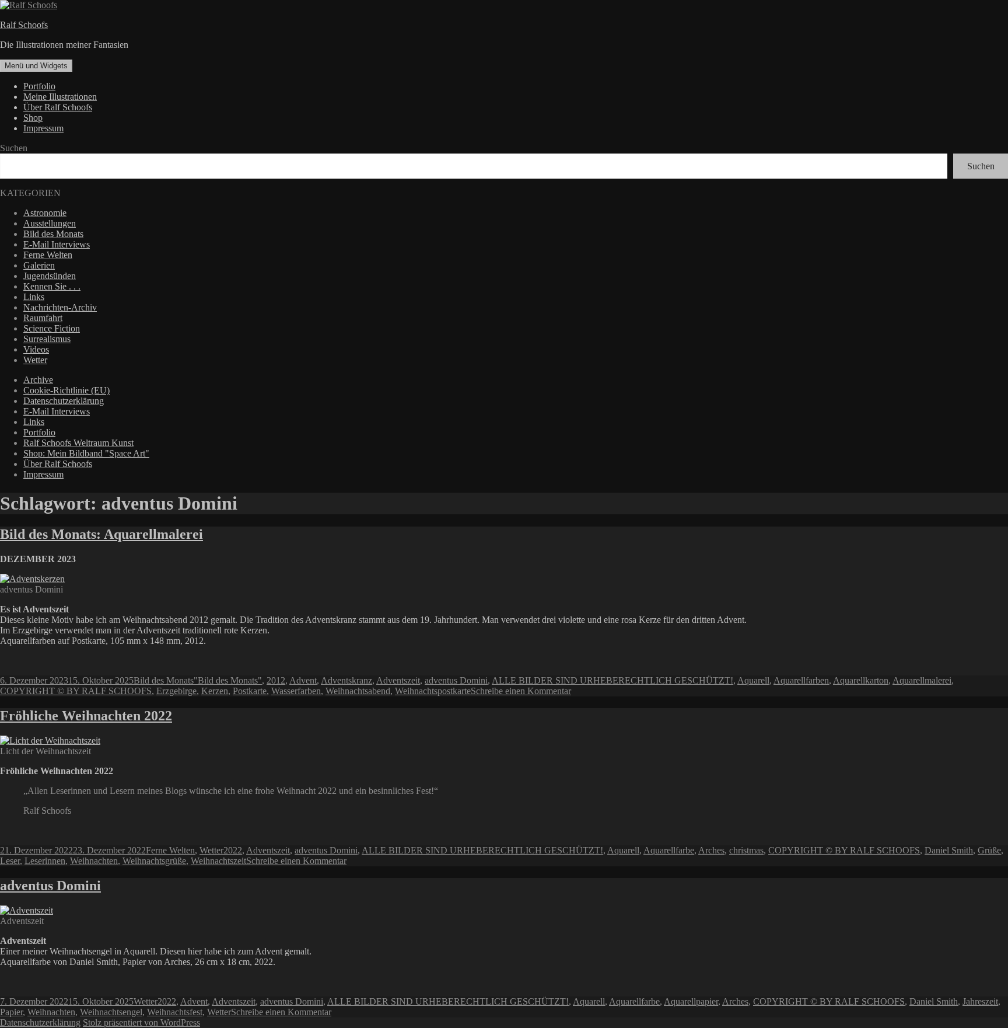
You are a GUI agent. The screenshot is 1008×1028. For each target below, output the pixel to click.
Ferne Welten (47, 255)
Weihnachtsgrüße (154, 861)
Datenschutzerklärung (63, 401)
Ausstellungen (49, 223)
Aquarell (753, 680)
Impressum (43, 128)
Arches (711, 850)
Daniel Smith (949, 850)
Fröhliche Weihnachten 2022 (86, 715)
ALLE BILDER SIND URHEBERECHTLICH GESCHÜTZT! (612, 680)
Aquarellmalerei (921, 680)
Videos (36, 349)
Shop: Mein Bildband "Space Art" (86, 453)
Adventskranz (346, 680)
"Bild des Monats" (228, 680)
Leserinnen (44, 861)
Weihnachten (94, 861)
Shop (33, 118)
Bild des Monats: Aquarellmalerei (101, 534)
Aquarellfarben (801, 680)
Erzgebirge (176, 691)
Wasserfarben (296, 691)
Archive (38, 380)
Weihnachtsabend (358, 691)
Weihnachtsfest (174, 1012)
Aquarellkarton (860, 680)
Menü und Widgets (36, 65)
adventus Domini (456, 680)
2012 (276, 680)
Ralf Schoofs (24, 25)
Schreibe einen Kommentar (521, 691)
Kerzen (214, 691)
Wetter (35, 360)
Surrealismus (47, 339)
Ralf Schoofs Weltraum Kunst (78, 443)
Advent (303, 680)
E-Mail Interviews (56, 244)
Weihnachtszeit (218, 861)
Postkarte (250, 691)
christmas (746, 850)
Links (33, 297)
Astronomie (44, 213)
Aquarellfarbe (668, 850)
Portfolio (39, 86)
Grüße (989, 850)
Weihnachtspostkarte (433, 691)
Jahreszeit (980, 1001)
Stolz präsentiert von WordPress (141, 1022)
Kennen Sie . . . (51, 286)
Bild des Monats (53, 234)
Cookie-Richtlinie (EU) (66, 390)
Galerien (39, 265)
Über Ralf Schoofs (57, 107)
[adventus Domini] (26, 910)
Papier (11, 1012)
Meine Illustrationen (60, 97)
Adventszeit (398, 680)
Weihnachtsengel (111, 1012)
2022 (232, 850)
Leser (10, 861)
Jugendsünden (49, 276)
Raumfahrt (42, 318)
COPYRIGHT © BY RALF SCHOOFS (76, 691)
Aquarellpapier (691, 1001)
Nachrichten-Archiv (60, 307)
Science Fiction (51, 328)
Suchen (13, 148)
